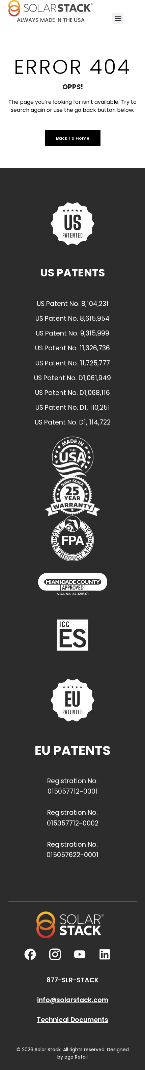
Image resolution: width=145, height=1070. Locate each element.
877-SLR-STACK (72, 980)
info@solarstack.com (72, 1000)
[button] (117, 18)
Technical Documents (72, 1019)
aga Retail (76, 1057)
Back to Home (72, 138)
